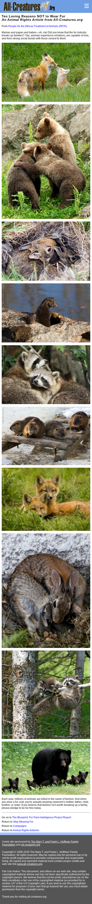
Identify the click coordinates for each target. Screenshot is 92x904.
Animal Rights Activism (26, 830)
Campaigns (20, 826)
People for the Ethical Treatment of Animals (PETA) (37, 26)
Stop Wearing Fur (23, 821)
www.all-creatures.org (29, 864)
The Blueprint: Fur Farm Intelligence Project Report (41, 817)
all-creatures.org (30, 844)
